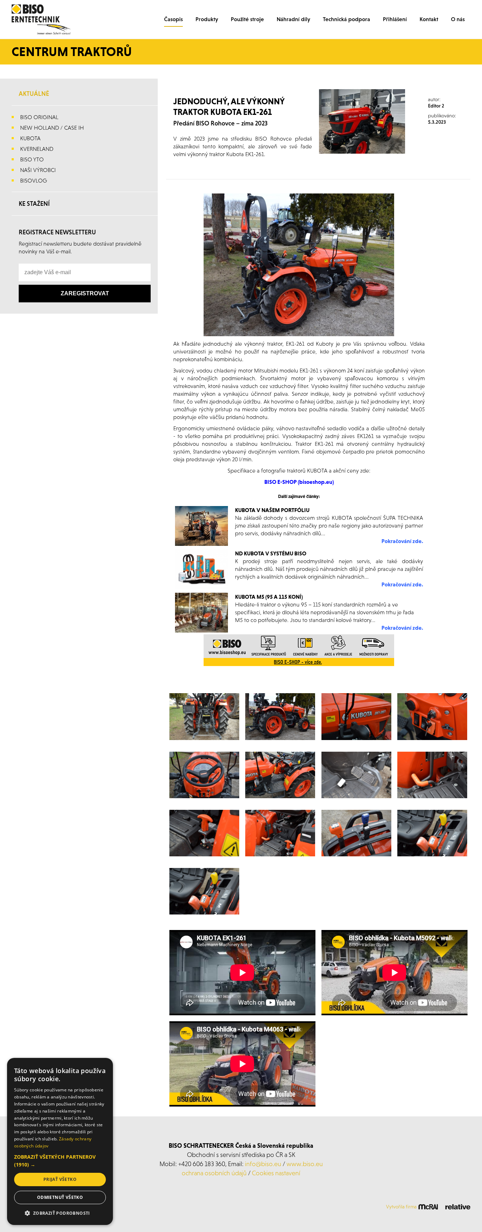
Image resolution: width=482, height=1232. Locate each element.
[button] (60, 1161)
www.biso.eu (305, 1164)
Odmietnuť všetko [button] (60, 1197)
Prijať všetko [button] (60, 1179)
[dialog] (60, 1141)
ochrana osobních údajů (214, 1173)
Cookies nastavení (276, 1173)
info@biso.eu (263, 1164)
